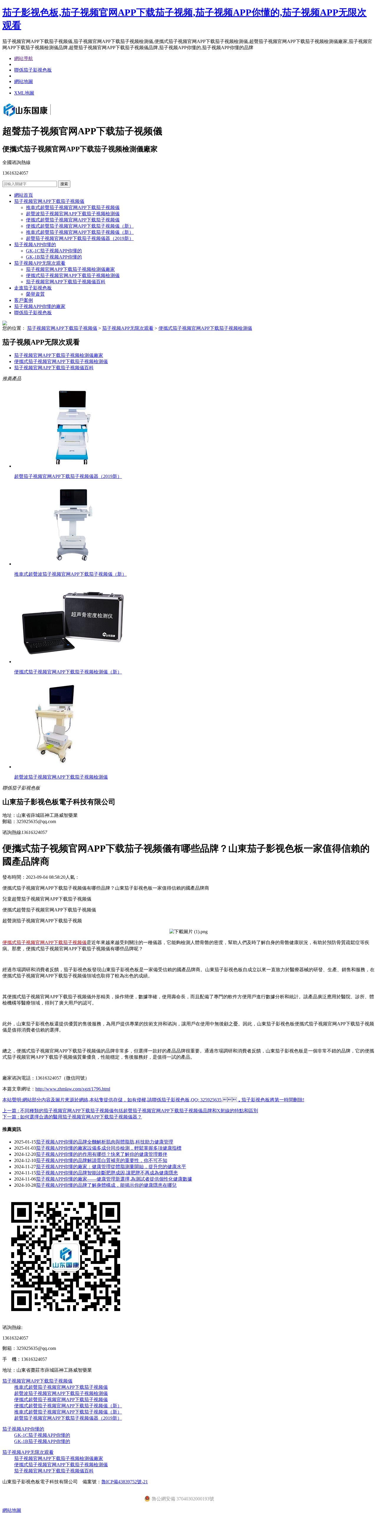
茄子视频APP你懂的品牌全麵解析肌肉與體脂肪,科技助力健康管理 (104, 1141)
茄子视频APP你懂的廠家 (39, 306)
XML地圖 (24, 92)
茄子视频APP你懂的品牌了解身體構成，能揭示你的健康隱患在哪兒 (106, 1185)
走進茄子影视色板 (33, 287)
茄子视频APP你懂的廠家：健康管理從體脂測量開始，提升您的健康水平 (111, 1166)
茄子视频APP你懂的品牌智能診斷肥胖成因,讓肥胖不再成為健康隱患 (107, 1172)
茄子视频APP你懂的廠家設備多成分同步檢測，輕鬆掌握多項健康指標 (108, 1148)
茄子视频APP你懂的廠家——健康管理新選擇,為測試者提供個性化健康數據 (114, 1178)
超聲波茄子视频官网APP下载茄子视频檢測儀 (73, 213)
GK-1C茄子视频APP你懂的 (54, 250)
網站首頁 (23, 195)
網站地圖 (23, 81)
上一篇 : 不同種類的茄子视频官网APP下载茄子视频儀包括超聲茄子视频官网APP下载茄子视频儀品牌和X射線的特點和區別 (130, 1110)
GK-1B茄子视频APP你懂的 (54, 256)
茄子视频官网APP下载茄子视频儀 (49, 201)
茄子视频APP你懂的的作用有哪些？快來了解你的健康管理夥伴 (101, 1154)
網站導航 (23, 58)
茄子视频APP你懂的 (35, 244)
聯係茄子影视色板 (33, 69)
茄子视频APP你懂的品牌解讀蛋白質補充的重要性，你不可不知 (101, 1160)
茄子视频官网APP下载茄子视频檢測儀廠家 (70, 269)
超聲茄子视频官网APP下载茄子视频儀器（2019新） (80, 238)
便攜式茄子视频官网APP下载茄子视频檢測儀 (73, 275)
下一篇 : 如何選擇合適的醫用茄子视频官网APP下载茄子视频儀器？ (72, 1116)
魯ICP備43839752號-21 (124, 1481)
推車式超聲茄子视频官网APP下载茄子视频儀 (73, 207)
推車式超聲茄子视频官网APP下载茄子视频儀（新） (80, 232)
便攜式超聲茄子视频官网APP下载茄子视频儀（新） (80, 226)
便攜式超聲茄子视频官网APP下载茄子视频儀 (73, 219)
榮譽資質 (35, 294)
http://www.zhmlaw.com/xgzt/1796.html (72, 1088)
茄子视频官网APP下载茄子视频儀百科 (65, 281)
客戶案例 (23, 300)
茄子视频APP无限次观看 (39, 263)
